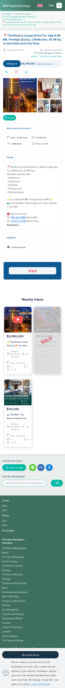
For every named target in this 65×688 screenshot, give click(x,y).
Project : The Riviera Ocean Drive (46, 56)
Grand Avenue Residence (15, 591)
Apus (4, 587)
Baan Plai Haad (10, 596)
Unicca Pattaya (10, 635)
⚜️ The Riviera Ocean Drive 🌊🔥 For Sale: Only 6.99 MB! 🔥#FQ (17, 343)
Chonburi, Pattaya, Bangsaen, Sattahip (18, 16)
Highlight (11, 237)
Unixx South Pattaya (13, 613)
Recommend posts (23, 13)
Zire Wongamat (10, 609)
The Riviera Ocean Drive (12, 19)
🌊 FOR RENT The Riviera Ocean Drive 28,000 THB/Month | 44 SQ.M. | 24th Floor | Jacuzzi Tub (18, 416)
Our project (8, 530)
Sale (4, 505)
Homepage (6, 13)
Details (10, 157)
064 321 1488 (18, 220)
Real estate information (19, 128)
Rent (4, 510)
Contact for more (12, 460)
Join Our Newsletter (13, 476)
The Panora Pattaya (12, 640)
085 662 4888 (18, 217)
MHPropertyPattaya (16, 6)
